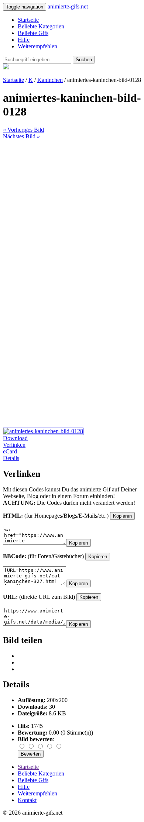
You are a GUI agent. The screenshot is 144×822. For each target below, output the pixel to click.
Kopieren (122, 516)
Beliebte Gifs (33, 33)
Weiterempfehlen (37, 46)
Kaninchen (50, 80)
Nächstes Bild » (21, 136)
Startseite (28, 20)
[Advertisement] (72, 212)
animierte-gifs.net (68, 6)
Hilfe (24, 40)
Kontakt (27, 800)
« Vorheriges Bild (23, 130)
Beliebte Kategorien (41, 26)
